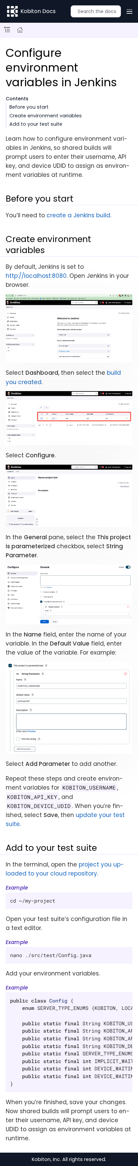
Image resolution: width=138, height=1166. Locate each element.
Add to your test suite (35, 124)
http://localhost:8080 (36, 276)
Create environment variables (45, 115)
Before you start (29, 107)
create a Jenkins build (78, 215)
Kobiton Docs (38, 11)
